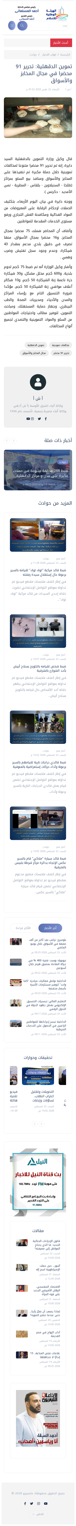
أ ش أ (68, 89)
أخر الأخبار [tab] (50, 928)
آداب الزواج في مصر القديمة (48, 1334)
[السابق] (7, 441)
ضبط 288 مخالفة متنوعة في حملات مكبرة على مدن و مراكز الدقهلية (40, 473)
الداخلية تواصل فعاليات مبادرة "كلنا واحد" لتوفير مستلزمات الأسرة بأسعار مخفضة (44, 984)
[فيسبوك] (46, 419)
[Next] (41, 1124)
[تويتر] (39, 419)
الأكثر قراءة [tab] (23, 928)
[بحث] (22, 26)
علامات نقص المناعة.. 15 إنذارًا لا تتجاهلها (45, 1355)
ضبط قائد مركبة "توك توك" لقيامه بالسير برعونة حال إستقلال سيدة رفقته (38, 572)
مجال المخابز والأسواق (34, 353)
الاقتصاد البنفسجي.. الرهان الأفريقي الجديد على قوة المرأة (46, 1290)
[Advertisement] (36, 148)
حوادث (33, 54)
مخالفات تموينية (60, 345)
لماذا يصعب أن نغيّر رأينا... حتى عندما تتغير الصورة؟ (45, 1313)
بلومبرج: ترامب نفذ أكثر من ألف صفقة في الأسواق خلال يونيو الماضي (47, 943)
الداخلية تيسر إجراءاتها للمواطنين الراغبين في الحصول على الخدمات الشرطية (46, 1025)
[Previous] (35, 1124)
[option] (38, 470)
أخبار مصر (60, 559)
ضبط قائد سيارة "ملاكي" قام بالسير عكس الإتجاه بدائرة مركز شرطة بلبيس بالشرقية (40, 862)
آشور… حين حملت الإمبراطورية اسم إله (48, 1267)
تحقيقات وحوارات (37, 1072)
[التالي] (14, 441)
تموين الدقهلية (35, 345)
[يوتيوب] (28, 419)
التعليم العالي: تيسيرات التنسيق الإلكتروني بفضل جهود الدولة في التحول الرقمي (46, 1005)
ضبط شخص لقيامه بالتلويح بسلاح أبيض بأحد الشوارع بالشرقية (39, 668)
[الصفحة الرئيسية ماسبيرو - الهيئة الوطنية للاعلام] (37, 13)
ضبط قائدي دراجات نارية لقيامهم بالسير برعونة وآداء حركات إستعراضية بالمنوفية (39, 764)
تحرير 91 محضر (61, 353)
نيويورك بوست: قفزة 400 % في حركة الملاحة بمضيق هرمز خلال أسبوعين (47, 964)
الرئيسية (65, 54)
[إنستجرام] (32, 419)
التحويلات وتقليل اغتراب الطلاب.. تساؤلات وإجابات (42, 1096)
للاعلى (40, 1514)
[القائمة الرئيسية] (11, 25)
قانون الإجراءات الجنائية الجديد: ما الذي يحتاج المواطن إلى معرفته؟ (46, 1244)
